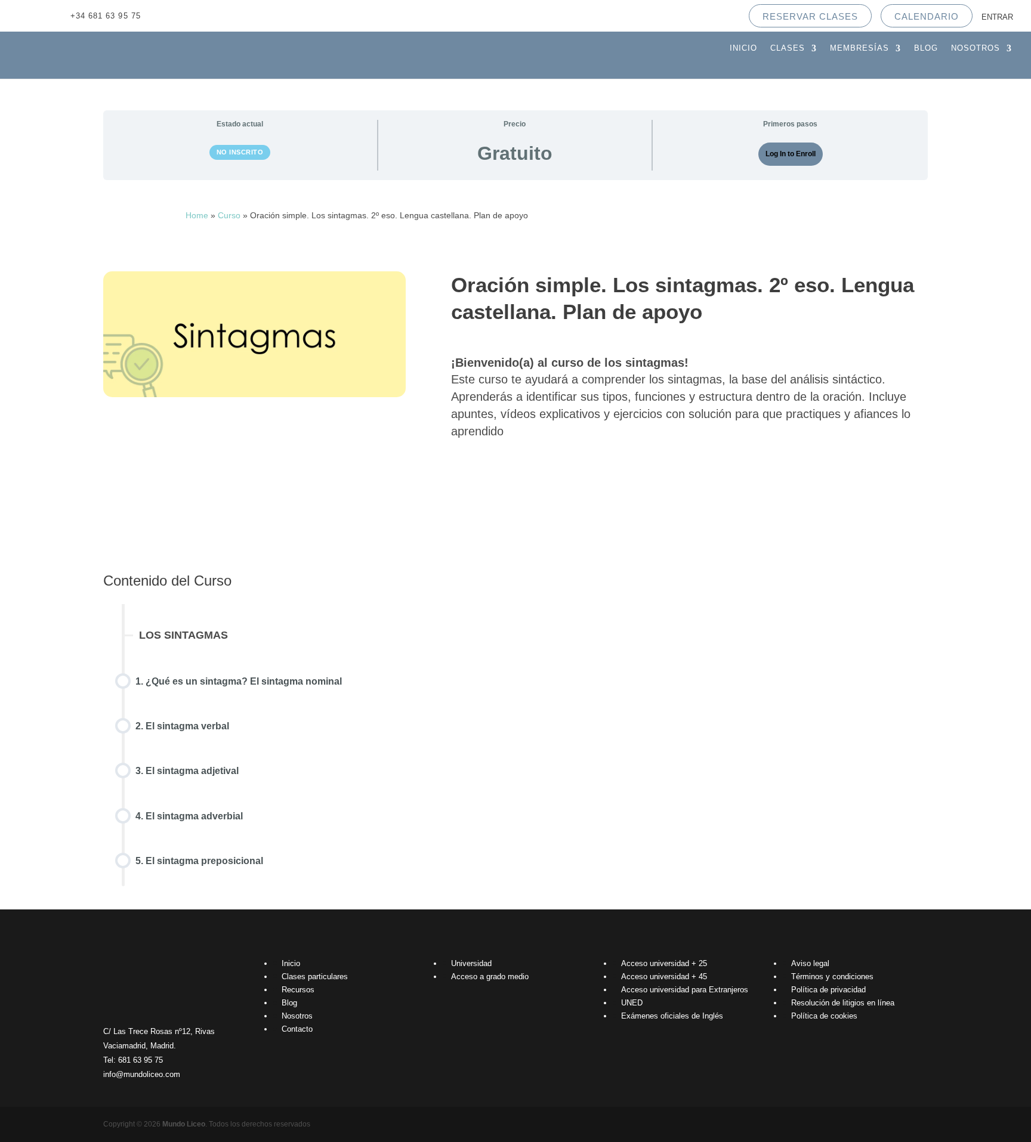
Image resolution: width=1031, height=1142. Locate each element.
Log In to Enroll (790, 154)
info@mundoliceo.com (141, 1074)
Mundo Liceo (183, 1124)
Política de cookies (824, 1015)
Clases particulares (315, 976)
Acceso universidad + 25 (664, 963)
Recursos (298, 989)
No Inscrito (240, 152)
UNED (632, 1002)
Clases (787, 48)
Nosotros (975, 48)
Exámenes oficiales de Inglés (672, 1015)
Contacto (297, 1029)
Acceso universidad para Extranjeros (684, 989)
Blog (926, 48)
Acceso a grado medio (490, 976)
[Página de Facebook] (186, 15)
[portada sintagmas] (254, 394)
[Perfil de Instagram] (209, 15)
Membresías (859, 48)
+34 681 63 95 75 (105, 15)
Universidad (471, 963)
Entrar (997, 17)
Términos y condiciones (832, 976)
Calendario (926, 16)
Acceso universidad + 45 (664, 976)
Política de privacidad (828, 989)
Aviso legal (810, 963)
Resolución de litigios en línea (842, 1002)
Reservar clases (810, 16)
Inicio (743, 48)
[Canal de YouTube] (163, 15)
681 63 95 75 (140, 1060)
